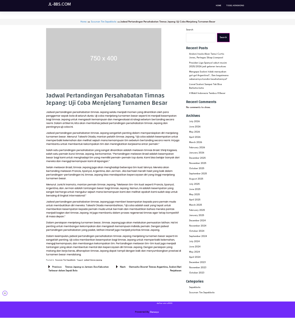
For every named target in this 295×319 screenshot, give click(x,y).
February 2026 (197, 148)
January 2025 (196, 215)
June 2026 (195, 127)
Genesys (154, 312)
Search (189, 30)
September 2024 (198, 236)
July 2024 (194, 241)
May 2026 (194, 132)
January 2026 (196, 153)
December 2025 (197, 158)
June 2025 (194, 189)
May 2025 (194, 194)
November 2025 (197, 163)
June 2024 (195, 247)
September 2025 (198, 174)
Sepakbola (194, 287)
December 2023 (197, 262)
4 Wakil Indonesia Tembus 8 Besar (207, 93)
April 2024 (195, 257)
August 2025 (196, 179)
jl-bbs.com (59, 4)
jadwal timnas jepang (93, 260)
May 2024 (194, 252)
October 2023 (196, 273)
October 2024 (196, 231)
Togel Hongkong (235, 6)
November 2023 (197, 268)
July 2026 (194, 121)
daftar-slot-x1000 (164, 303)
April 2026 (195, 137)
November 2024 (197, 226)
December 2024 (197, 221)
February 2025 (197, 210)
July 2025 (194, 184)
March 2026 (195, 142)
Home (218, 6)
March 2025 (195, 205)
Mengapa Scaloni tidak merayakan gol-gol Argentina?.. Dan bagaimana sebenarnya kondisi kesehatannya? (208, 75)
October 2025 (196, 168)
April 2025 (194, 200)
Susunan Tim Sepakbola (103, 22)
